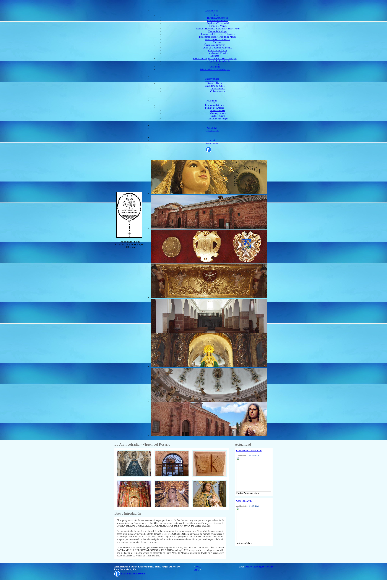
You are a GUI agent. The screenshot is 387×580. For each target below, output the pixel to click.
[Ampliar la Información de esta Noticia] (253, 473)
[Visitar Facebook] (209, 149)
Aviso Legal (197, 568)
